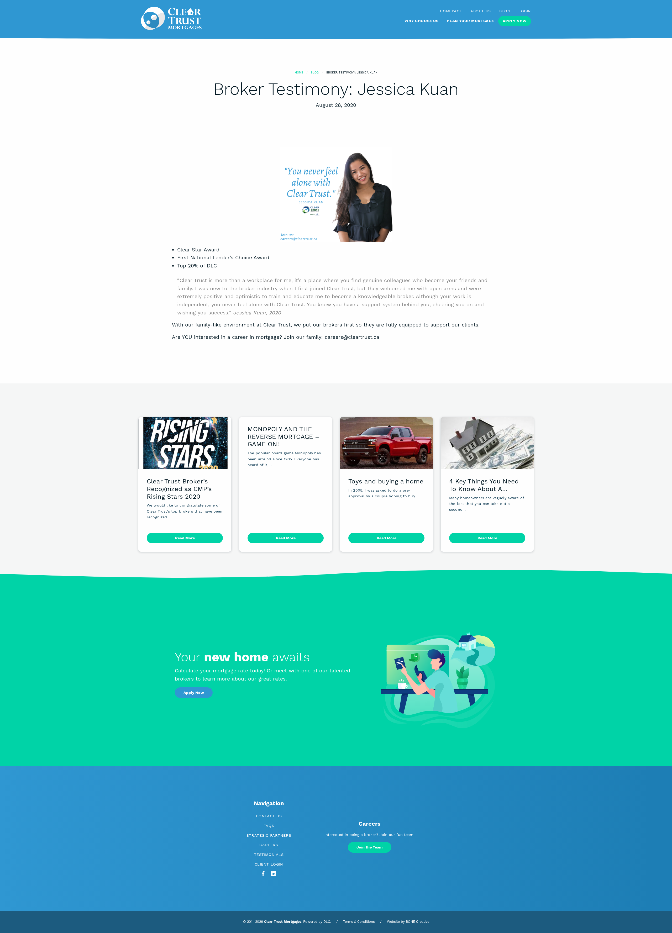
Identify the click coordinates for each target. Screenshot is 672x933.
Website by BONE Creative (408, 922)
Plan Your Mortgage (470, 21)
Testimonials (269, 854)
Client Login (269, 864)
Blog (504, 11)
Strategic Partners (268, 835)
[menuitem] (421, 23)
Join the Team (369, 847)
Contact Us (269, 816)
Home (299, 72)
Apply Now (515, 21)
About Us (480, 11)
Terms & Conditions (359, 922)
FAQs (269, 826)
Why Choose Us (422, 21)
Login (524, 11)
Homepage (451, 11)
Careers (268, 845)
